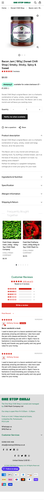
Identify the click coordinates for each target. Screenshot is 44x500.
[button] (7, 71)
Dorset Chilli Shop (17, 8)
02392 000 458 (8, 442)
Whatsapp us (7, 427)
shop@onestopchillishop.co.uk (13, 445)
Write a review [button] (22, 305)
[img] (7, 320)
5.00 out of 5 (28, 281)
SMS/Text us (6, 429)
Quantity (5, 109)
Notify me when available (14, 117)
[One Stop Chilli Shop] (22, 2)
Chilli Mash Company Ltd (13, 406)
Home (4, 8)
